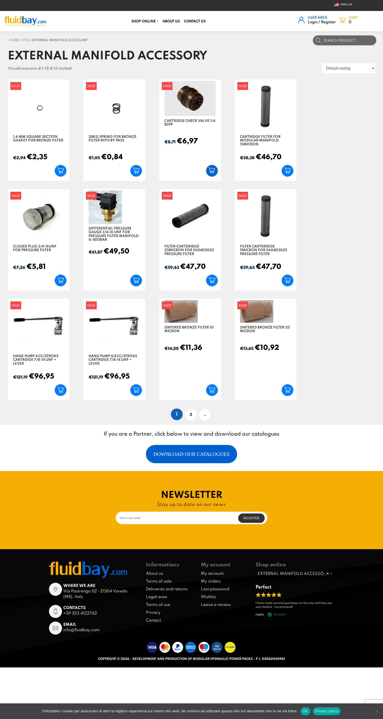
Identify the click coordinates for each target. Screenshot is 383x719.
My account (212, 573)
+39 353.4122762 (80, 613)
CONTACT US (195, 21)
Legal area (156, 596)
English (344, 4)
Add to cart (60, 171)
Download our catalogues (191, 454)
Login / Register (322, 21)
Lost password (215, 588)
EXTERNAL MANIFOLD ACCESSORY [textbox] (293, 573)
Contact (153, 620)
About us (171, 21)
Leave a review (216, 604)
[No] (376, 711)
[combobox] (295, 573)
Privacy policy (327, 711)
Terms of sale (158, 581)
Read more (212, 171)
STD (25, 40)
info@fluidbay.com (81, 629)
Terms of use (158, 604)
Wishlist (208, 596)
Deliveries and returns (167, 588)
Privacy (153, 612)
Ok (305, 711)
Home (14, 40)
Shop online (143, 21)
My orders (211, 581)
